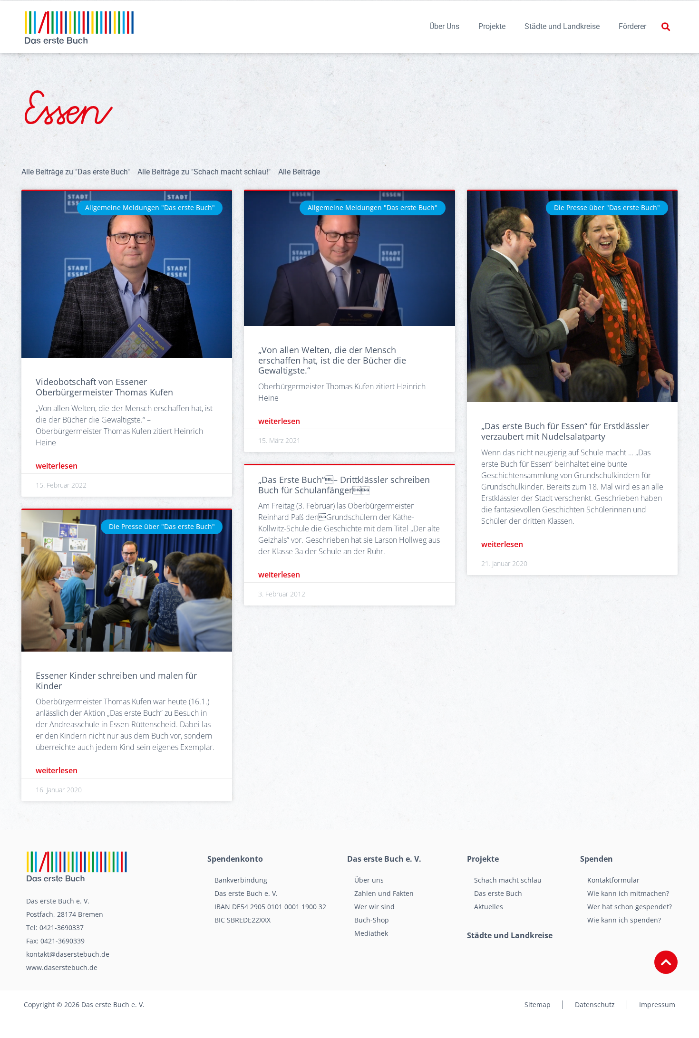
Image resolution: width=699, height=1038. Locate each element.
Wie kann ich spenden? (624, 919)
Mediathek (371, 933)
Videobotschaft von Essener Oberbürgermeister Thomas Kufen (104, 387)
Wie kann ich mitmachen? (628, 893)
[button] (665, 27)
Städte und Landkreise (562, 26)
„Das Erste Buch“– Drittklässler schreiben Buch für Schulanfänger (344, 485)
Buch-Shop (371, 919)
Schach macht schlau (508, 879)
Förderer (632, 26)
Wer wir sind (374, 906)
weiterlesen (57, 466)
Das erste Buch (498, 893)
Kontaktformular (613, 879)
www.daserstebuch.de (61, 967)
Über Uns (444, 26)
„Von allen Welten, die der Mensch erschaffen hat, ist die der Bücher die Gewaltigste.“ (332, 360)
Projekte (491, 26)
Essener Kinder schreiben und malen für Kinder (116, 681)
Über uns (369, 879)
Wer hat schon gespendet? (629, 906)
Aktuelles (488, 906)
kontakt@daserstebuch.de (67, 954)
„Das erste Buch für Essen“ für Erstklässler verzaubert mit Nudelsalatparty (565, 431)
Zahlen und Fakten (384, 893)
